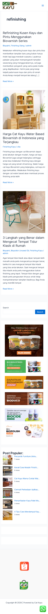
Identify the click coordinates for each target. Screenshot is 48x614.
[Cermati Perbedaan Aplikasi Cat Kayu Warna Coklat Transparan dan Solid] (7, 493)
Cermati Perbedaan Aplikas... (26, 489)
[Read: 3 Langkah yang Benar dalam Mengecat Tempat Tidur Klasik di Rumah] (24, 212)
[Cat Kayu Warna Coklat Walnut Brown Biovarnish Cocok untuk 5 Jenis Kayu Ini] (7, 482)
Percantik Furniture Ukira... (25, 456)
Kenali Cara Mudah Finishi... (26, 467)
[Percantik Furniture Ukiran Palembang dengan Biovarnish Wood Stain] (7, 460)
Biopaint (6, 46)
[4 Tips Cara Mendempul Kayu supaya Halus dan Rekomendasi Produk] (7, 515)
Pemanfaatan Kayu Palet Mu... (27, 501)
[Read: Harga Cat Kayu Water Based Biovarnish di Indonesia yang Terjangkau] (24, 109)
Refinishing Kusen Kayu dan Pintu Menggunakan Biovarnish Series (22, 37)
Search (6, 308)
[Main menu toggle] (42, 5)
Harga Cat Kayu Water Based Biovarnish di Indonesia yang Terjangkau (23, 138)
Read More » (8, 81)
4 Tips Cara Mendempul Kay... (27, 512)
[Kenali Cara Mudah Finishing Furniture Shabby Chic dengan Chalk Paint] (7, 471)
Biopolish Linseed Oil (20, 250)
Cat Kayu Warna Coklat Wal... (27, 478)
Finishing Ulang (17, 46)
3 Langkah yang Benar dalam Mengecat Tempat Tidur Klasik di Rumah (23, 242)
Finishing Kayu (9, 147)
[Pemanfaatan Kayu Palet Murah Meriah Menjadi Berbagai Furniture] (7, 504)
